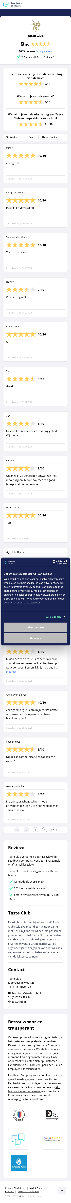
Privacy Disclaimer (15, 1188)
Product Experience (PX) (43, 1065)
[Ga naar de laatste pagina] (54, 829)
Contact (9, 1191)
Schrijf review (44, 51)
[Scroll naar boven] (62, 1190)
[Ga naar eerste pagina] (17, 829)
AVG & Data (35, 1188)
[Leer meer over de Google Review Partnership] (52, 1139)
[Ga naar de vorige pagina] (26, 829)
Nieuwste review (49, 137)
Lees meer (12, 671)
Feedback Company (33, 1196)
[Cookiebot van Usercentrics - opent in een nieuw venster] (52, 562)
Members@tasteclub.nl (26, 993)
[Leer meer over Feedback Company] (19, 1139)
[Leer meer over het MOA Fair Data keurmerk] (52, 1115)
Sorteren (33, 137)
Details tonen (53, 616)
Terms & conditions (28, 1191)
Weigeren (35, 638)
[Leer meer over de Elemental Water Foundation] (19, 1163)
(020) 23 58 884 (21, 997)
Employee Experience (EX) (24, 1069)
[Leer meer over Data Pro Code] (19, 1115)
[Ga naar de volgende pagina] (44, 829)
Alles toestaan (35, 627)
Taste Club (35, 36)
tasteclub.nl (19, 1001)
